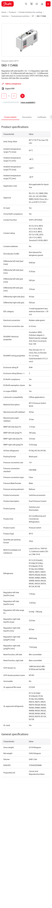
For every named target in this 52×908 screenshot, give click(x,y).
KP (33, 16)
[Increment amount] (13, 95)
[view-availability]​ (28, 102)
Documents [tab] (27, 117)
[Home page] (7, 4)
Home (3, 12)
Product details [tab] (10, 117)
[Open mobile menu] (48, 4)
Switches (5, 16)
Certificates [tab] (41, 117)
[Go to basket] (31, 4)
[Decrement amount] (4, 95)
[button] (36, 4)
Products (12, 12)
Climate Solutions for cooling (30, 12)
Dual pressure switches (20, 16)
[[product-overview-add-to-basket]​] (22, 96)
